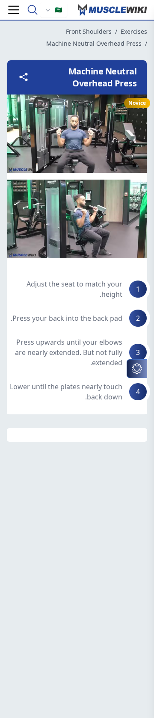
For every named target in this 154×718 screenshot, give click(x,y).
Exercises (134, 31)
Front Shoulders (89, 31)
